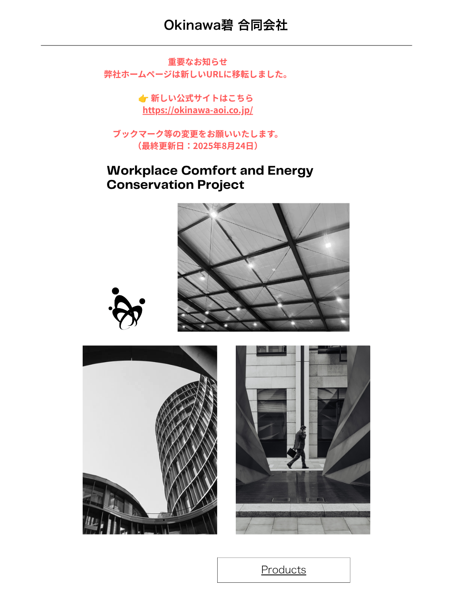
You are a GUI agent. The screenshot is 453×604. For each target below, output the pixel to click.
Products (284, 570)
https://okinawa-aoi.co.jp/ (197, 110)
